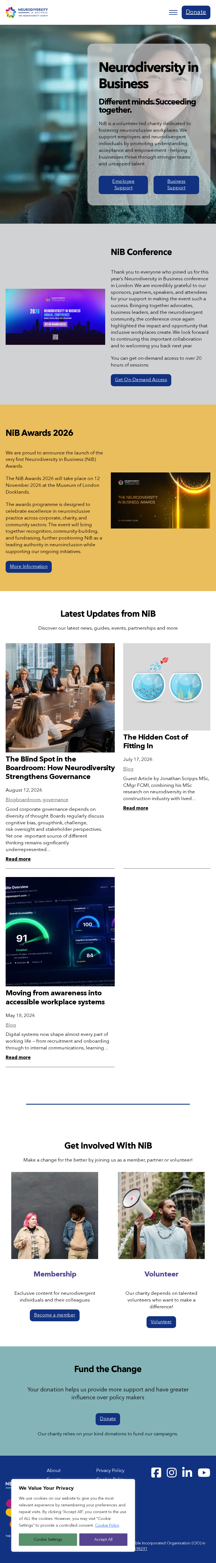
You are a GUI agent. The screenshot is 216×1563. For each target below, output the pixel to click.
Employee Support (123, 184)
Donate (196, 12)
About (54, 1470)
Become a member (54, 1315)
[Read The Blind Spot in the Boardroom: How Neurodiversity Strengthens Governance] (60, 697)
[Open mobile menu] (173, 12)
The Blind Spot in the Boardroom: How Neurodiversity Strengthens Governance (60, 768)
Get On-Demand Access (141, 380)
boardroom (28, 800)
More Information (29, 567)
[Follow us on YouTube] (204, 1473)
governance (55, 800)
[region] (73, 1515)
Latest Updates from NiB (108, 614)
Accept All (103, 1540)
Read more (18, 859)
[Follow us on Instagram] (172, 1473)
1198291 (139, 1549)
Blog (11, 800)
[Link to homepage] (27, 12)
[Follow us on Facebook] (156, 1473)
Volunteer (161, 1322)
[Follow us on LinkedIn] (187, 1473)
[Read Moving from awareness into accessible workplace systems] (60, 931)
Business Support (176, 184)
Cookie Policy (107, 1526)
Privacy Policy (110, 1470)
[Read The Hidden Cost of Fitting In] (166, 687)
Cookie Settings (48, 1540)
